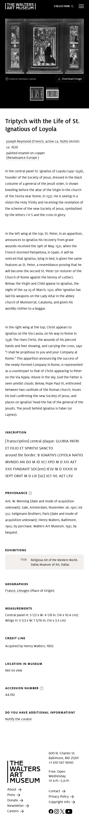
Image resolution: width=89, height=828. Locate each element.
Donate (13, 800)
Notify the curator (18, 719)
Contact (55, 791)
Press (11, 795)
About (12, 789)
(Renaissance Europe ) (22, 157)
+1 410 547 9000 (61, 762)
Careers (13, 811)
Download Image (72, 79)
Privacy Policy (59, 796)
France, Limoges (17, 590)
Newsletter (16, 805)
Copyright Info (60, 802)
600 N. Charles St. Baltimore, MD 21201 (64, 755)
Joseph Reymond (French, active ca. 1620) (37, 141)
